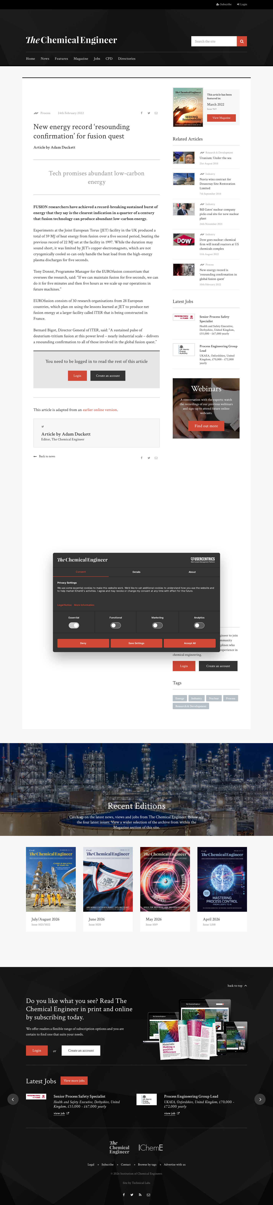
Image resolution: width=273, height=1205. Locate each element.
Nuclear (214, 698)
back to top (235, 986)
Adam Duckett (76, 434)
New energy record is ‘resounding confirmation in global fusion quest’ (218, 274)
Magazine (81, 59)
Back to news (47, 456)
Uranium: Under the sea (215, 158)
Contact (126, 1165)
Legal (91, 1165)
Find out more (206, 426)
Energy (180, 698)
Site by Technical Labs (136, 1183)
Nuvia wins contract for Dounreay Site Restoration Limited (217, 183)
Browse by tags (147, 1165)
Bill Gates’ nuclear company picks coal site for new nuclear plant (219, 214)
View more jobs (74, 1080)
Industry (210, 174)
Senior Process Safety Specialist (79, 1096)
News (45, 59)
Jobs (97, 59)
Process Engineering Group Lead (191, 1096)
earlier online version (100, 410)
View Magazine (221, 118)
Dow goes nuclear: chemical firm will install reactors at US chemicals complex (219, 244)
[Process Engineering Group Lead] (146, 1099)
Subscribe (226, 4)
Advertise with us (175, 1165)
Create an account (108, 376)
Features (61, 59)
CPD (109, 59)
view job (59, 1113)
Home (30, 59)
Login (243, 4)
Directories (126, 59)
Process (45, 113)
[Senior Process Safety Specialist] (36, 1096)
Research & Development (219, 152)
